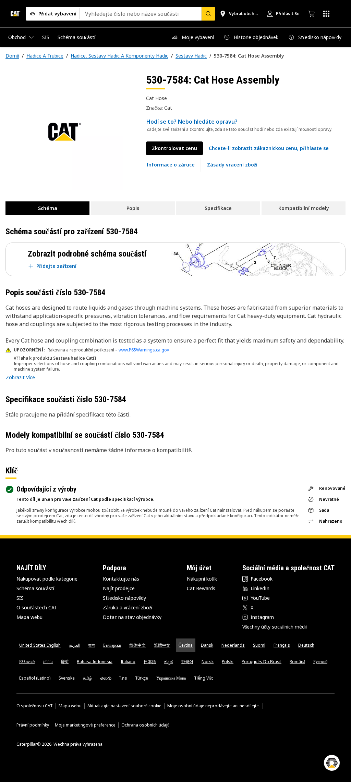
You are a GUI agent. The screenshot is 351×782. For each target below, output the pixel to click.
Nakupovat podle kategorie (46, 578)
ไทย (123, 678)
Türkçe (141, 678)
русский (320, 662)
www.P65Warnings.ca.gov (144, 350)
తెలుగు (105, 678)
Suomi (259, 645)
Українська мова (171, 678)
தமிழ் (87, 678)
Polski (227, 662)
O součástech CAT (36, 607)
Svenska (67, 678)
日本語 (150, 662)
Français (282, 645)
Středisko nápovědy (124, 598)
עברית (48, 662)
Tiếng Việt (203, 678)
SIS (20, 598)
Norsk (208, 662)
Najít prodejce (119, 588)
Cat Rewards (201, 588)
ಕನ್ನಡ (168, 662)
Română (297, 662)
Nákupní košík (202, 578)
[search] (208, 14)
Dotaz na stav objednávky (132, 617)
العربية (74, 645)
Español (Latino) (34, 678)
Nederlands (233, 645)
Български (112, 645)
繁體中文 (162, 645)
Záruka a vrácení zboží (127, 607)
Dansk (207, 645)
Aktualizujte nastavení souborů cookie (124, 706)
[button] (269, 148)
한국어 (187, 662)
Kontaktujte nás (121, 578)
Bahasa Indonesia (94, 662)
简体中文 (137, 645)
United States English (40, 645)
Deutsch (306, 645)
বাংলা (91, 645)
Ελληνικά (27, 662)
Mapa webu (29, 617)
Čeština (186, 645)
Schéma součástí (35, 588)
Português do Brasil (261, 662)
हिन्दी (65, 662)
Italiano (128, 662)
